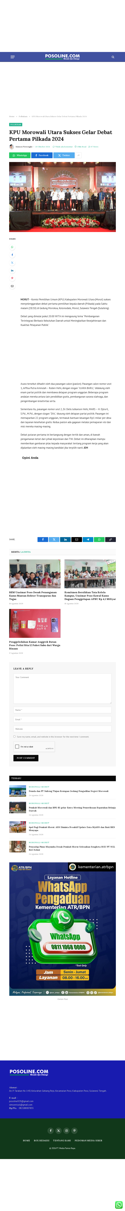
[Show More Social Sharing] (78, 155)
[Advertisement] (62, 26)
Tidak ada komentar (64, 147)
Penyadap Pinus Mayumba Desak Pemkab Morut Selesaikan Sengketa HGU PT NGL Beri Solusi (72, 848)
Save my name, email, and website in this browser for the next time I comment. (53, 736)
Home (26, 1140)
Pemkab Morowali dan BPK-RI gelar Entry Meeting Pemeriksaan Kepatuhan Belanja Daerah (72, 809)
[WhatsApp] (12, 247)
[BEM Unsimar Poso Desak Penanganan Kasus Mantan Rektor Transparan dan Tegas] (35, 573)
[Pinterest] (12, 278)
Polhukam (15, 124)
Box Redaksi (41, 1140)
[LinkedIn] (12, 270)
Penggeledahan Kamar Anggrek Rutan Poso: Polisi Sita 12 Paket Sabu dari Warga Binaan (34, 645)
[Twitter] (12, 263)
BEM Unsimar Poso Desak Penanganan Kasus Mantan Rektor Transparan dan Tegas (33, 596)
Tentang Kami (62, 1140)
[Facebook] (12, 255)
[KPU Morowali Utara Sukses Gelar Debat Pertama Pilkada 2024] (62, 197)
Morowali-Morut (39, 787)
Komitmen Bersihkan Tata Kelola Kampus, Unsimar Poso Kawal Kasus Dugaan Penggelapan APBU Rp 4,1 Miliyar (90, 596)
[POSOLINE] (62, 57)
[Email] (12, 286)
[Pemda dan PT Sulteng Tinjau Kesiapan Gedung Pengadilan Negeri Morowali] (17, 791)
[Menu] (13, 56)
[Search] (112, 56)
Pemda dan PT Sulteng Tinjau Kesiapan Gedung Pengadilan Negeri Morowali (68, 791)
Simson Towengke (24, 147)
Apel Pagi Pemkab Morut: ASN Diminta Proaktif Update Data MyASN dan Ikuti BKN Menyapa (72, 829)
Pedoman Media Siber (88, 1140)
